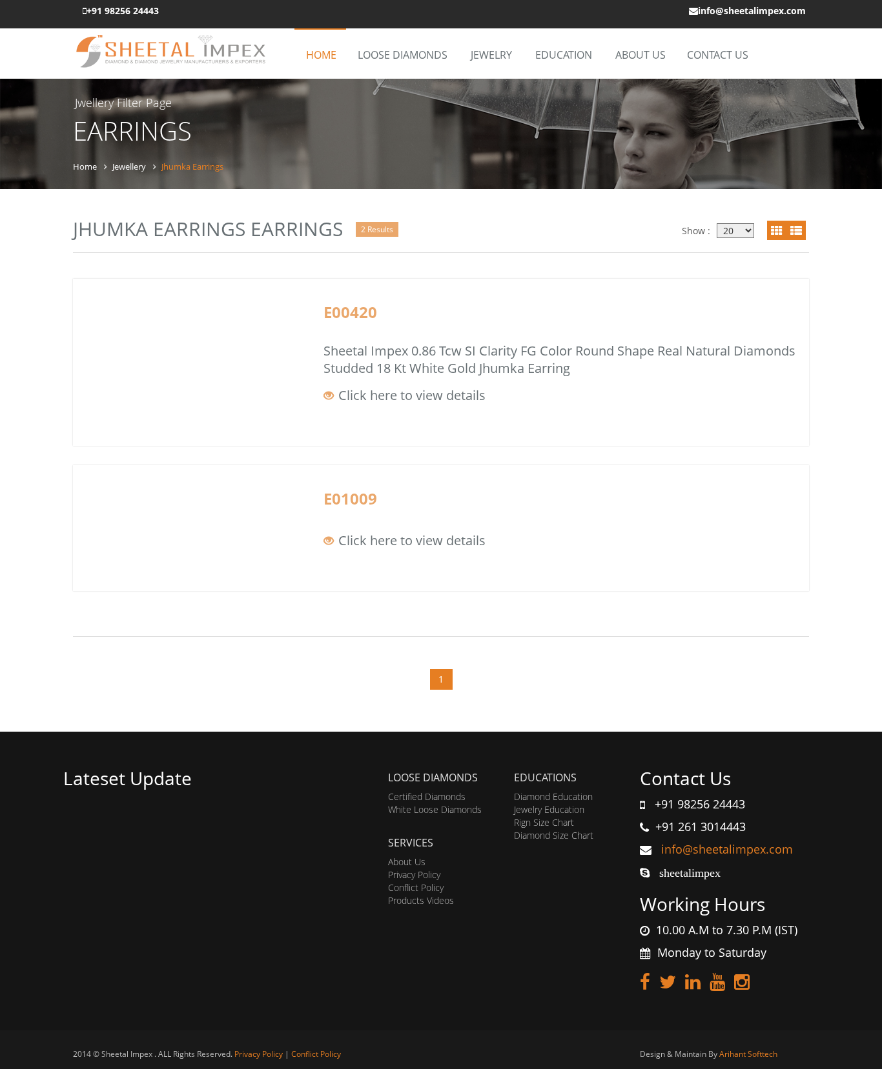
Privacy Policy (414, 874)
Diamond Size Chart (553, 835)
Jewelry (491, 55)
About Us (640, 55)
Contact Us (717, 55)
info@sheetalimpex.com (725, 849)
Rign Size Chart (544, 822)
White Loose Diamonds (435, 809)
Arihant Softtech (748, 1053)
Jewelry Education (549, 809)
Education (563, 55)
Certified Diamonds (427, 796)
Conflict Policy (416, 887)
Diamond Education (553, 796)
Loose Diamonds (402, 55)
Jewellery (129, 166)
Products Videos (421, 900)
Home (321, 55)
